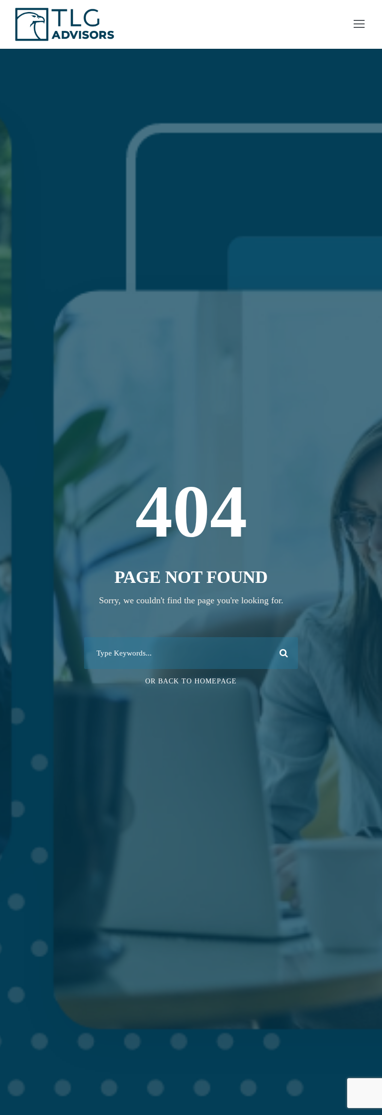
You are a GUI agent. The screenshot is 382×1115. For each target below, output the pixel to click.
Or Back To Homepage (191, 681)
